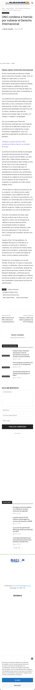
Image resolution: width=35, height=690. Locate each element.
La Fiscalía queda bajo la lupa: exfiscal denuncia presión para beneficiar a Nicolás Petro (22, 539)
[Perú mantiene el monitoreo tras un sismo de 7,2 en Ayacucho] (6, 365)
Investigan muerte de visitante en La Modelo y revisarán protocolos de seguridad (22, 509)
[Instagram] (13, 601)
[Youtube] (27, 601)
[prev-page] (3, 381)
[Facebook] (10, 34)
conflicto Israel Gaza (13, 289)
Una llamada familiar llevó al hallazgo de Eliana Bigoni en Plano (21, 373)
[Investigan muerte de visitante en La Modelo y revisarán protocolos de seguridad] (6, 509)
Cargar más (17, 548)
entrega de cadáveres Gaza (10, 292)
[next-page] (6, 381)
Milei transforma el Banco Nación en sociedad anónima (8, 320)
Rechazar (17, 685)
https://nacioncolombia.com (17, 337)
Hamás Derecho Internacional (11, 295)
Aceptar (17, 680)
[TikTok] (17, 601)
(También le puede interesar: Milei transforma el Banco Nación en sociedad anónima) (16, 144)
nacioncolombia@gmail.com (22, 586)
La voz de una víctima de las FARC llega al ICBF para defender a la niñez (23, 529)
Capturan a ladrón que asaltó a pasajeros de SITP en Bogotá (26, 320)
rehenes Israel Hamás (22, 297)
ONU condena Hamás (8, 297)
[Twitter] (14, 34)
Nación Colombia (8, 29)
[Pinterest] (19, 34)
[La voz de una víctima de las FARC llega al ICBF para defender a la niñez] (6, 530)
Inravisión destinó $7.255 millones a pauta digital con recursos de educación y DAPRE (22, 519)
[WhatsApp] (23, 34)
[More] (28, 34)
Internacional (10, 8)
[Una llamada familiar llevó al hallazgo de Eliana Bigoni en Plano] (6, 374)
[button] (32, 659)
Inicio (3, 8)
